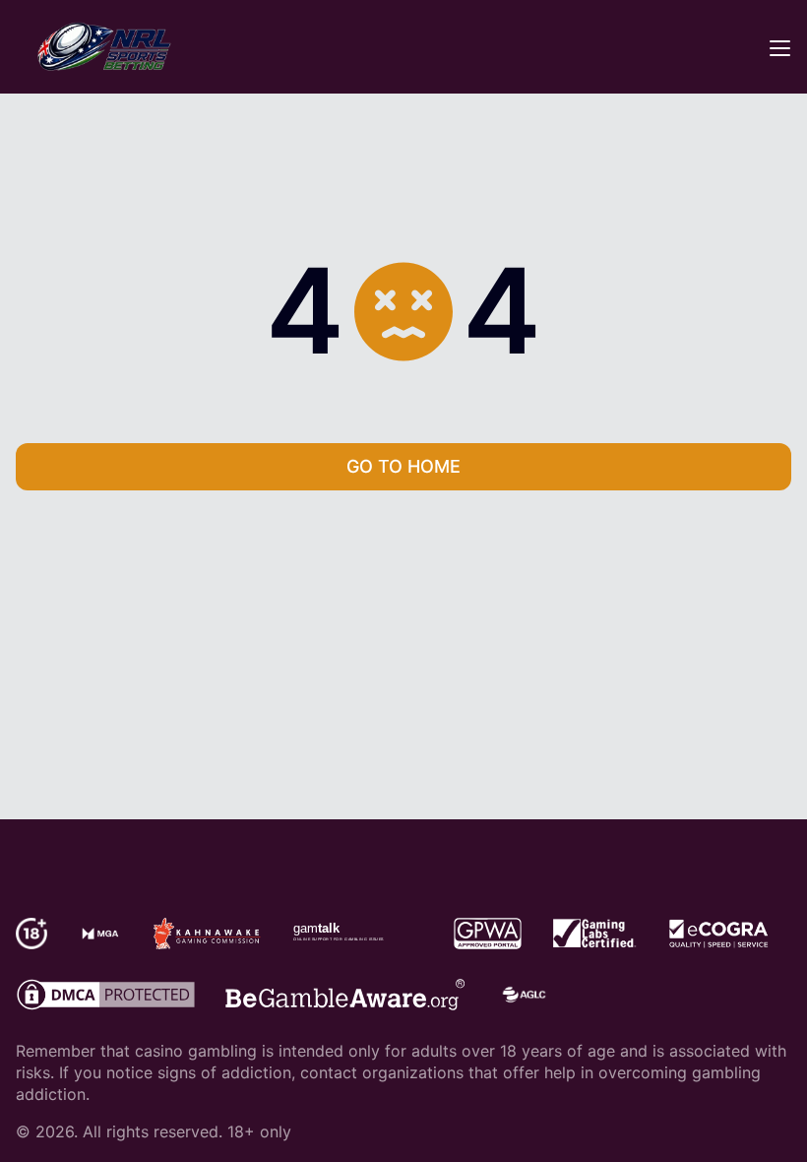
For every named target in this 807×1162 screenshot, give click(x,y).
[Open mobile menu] (779, 47)
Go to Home (403, 466)
